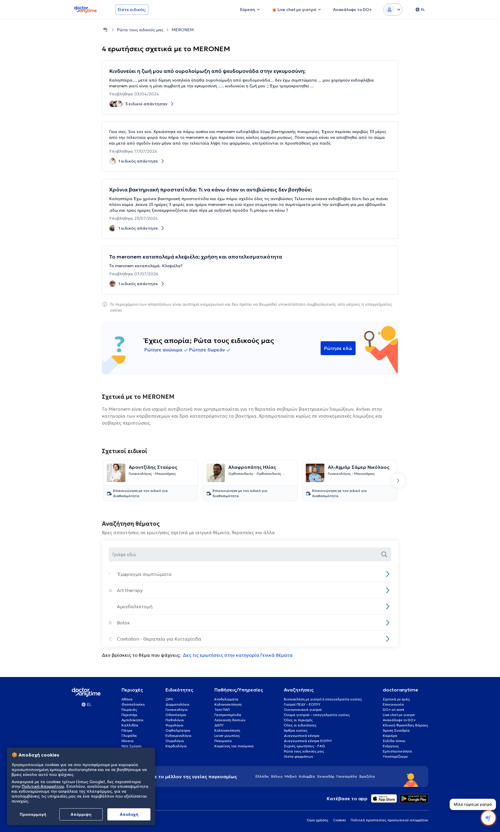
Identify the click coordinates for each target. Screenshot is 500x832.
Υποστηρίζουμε (395, 756)
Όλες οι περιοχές (298, 720)
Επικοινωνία (393, 704)
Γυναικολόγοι (177, 709)
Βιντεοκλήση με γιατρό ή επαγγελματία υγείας (323, 699)
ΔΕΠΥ (219, 725)
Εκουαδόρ (325, 776)
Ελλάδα (262, 776)
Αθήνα (127, 699)
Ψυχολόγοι (174, 725)
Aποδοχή (129, 814)
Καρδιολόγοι (176, 746)
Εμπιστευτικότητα (397, 751)
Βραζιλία (367, 776)
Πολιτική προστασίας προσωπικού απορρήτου (389, 820)
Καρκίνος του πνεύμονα (234, 746)
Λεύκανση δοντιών (229, 720)
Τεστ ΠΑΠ (222, 709)
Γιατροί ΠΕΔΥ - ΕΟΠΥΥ (302, 704)
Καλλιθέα (130, 725)
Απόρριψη (81, 814)
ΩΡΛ (169, 699)
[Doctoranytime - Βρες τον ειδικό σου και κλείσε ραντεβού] (105, 29)
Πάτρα (127, 730)
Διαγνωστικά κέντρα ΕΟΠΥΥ (308, 741)
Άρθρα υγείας (296, 730)
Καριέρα (390, 735)
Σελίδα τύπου (394, 741)
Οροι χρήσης (317, 820)
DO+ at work (393, 709)
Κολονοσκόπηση (228, 704)
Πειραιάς (129, 709)
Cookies (339, 820)
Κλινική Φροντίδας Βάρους (405, 725)
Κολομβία (307, 776)
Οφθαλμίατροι (178, 730)
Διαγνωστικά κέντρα (301, 735)
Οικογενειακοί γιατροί (303, 709)
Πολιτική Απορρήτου (43, 786)
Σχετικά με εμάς (396, 699)
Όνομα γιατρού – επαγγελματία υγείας (317, 715)
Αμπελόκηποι (133, 720)
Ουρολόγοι (175, 741)
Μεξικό (291, 776)
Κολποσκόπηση (227, 730)
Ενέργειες (391, 746)
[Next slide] (398, 481)
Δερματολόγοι (178, 704)
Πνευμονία (223, 741)
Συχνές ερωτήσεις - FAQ (304, 746)
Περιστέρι (129, 715)
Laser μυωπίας (227, 735)
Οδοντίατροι (176, 715)
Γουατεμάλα (347, 776)
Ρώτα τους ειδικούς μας (140, 29)
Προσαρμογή (33, 814)
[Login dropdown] (392, 9)
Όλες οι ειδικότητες (300, 725)
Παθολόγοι (175, 720)
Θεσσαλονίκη (133, 704)
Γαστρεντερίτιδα (227, 715)
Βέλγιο (276, 776)
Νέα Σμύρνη (131, 746)
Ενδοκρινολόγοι (179, 735)
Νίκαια (128, 741)
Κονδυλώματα (226, 699)
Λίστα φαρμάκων (298, 756)
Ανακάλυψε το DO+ (399, 720)
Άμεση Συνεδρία (396, 730)
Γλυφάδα (129, 735)
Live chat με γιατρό (399, 715)
